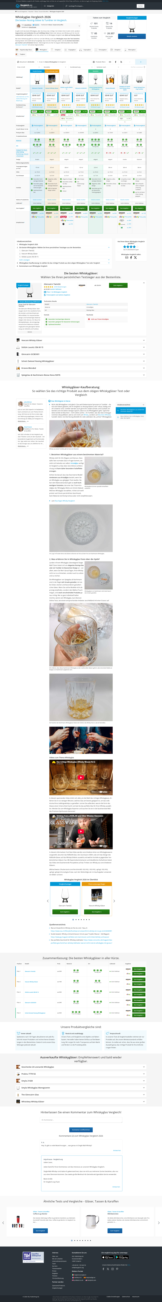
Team (54, 1264)
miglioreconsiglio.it (80, 1275)
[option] (44, 1222)
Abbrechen (98, 1130)
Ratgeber (55, 1273)
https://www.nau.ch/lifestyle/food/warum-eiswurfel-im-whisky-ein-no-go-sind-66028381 (81, 931)
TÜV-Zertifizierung (58, 1278)
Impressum (135, 1296)
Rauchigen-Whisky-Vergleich (65, 501)
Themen (54, 1276)
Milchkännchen (113, 1214)
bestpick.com (92, 1280)
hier (129, 1265)
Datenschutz (126, 1296)
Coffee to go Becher (40, 1214)
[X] (121, 62)
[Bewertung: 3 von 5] (131, 247)
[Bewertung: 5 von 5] (137, 247)
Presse (54, 1271)
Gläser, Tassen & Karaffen (41, 11)
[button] (73, 919)
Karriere (54, 1266)
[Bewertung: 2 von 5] (127, 247)
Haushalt (30, 11)
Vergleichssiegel (57, 1288)
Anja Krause (28, 427)
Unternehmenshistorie (59, 1261)
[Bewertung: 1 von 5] (124, 247)
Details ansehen (132, 36)
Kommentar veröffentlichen (81, 1130)
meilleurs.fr (78, 1277)
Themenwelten (57, 1268)
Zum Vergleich (40, 1231)
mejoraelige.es (90, 1277)
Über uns (55, 1256)
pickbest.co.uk (78, 1280)
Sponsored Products (58, 1285)
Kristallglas (74, 463)
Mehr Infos (105, 1)
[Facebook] (115, 62)
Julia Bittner (28, 402)
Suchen (140, 6)
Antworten (117, 1150)
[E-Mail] (110, 62)
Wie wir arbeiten (57, 1259)
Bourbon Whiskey (104, 415)
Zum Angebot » (37, 208)
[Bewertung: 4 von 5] (134, 247)
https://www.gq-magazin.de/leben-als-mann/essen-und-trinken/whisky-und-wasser (80, 937)
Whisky (86, 415)
